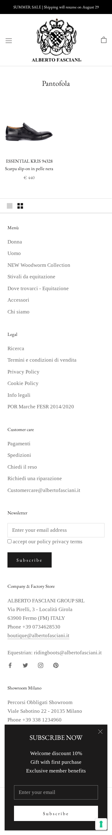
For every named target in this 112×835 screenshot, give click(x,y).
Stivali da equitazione (31, 277)
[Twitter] (25, 665)
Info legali (18, 395)
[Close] (100, 731)
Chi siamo (18, 312)
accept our (47, 542)
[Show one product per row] (9, 206)
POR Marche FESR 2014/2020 (40, 407)
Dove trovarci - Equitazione (38, 288)
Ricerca (15, 348)
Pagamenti (18, 444)
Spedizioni (19, 455)
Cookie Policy (23, 383)
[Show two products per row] (20, 206)
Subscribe (56, 813)
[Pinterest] (55, 665)
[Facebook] (10, 665)
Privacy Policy (23, 372)
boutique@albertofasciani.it (38, 635)
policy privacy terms (59, 542)
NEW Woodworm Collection (38, 265)
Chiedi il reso (22, 467)
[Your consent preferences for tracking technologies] (101, 824)
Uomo (14, 253)
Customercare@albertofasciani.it (43, 490)
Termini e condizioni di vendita (42, 360)
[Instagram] (40, 665)
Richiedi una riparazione (34, 478)
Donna (14, 242)
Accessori (18, 300)
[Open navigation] (9, 40)
